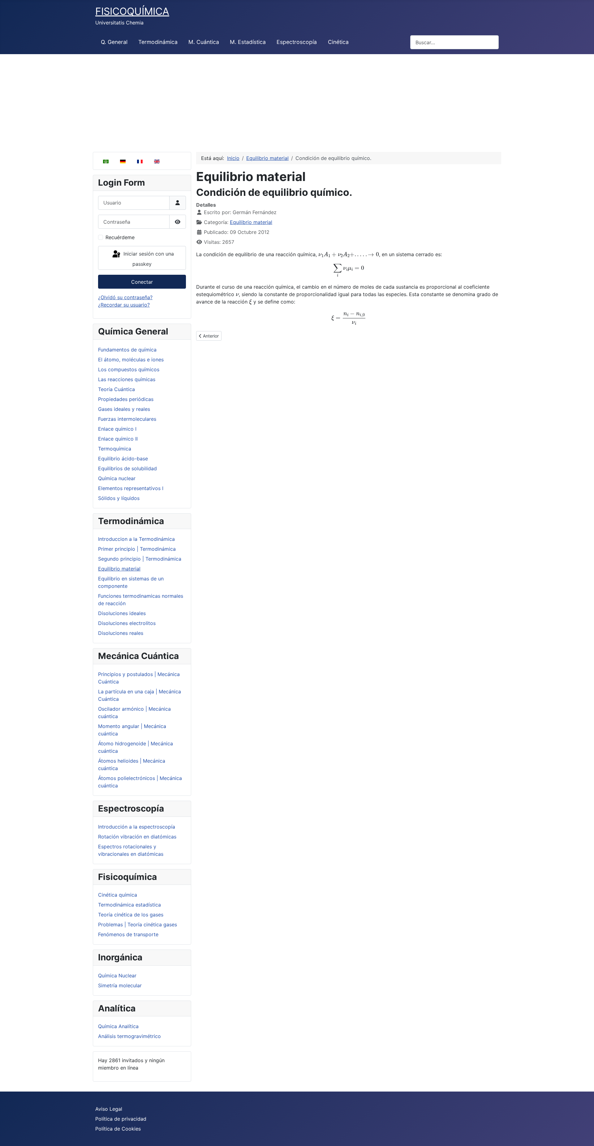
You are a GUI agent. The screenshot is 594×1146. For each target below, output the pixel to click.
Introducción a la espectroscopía (136, 827)
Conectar (142, 282)
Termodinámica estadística (129, 905)
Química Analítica (118, 1026)
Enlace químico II (118, 439)
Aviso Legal (108, 1109)
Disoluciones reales (120, 633)
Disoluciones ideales (122, 613)
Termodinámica (158, 42)
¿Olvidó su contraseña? (125, 297)
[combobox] (454, 42)
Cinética (338, 42)
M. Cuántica (203, 42)
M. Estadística (248, 42)
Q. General (114, 42)
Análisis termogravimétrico (129, 1036)
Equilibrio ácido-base (123, 458)
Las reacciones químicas (126, 379)
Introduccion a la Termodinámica (136, 539)
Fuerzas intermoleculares (127, 419)
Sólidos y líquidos (119, 498)
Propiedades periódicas (125, 399)
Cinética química (117, 895)
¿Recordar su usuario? (124, 305)
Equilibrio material (119, 569)
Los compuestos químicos (128, 369)
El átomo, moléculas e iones (131, 359)
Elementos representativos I (130, 488)
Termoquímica (114, 449)
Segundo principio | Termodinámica (139, 559)
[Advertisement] (297, 100)
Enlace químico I (117, 429)
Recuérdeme (120, 237)
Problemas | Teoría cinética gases (137, 924)
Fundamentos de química (127, 350)
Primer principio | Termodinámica (137, 549)
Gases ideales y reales (124, 409)
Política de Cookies (118, 1129)
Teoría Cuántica (116, 389)
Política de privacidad (120, 1119)
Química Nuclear (117, 975)
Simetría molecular (120, 985)
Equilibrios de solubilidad (127, 468)
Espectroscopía (297, 42)
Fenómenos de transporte (128, 934)
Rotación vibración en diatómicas (137, 837)
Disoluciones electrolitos (127, 623)
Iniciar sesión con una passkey (148, 259)
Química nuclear (117, 478)
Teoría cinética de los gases (130, 914)
